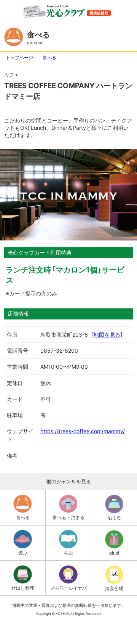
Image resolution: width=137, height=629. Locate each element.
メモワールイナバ (68, 588)
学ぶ (68, 553)
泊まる (114, 518)
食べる (49, 57)
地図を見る (107, 334)
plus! (114, 553)
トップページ (19, 57)
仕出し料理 (22, 588)
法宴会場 (114, 588)
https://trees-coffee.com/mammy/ (82, 431)
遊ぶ (22, 553)
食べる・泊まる (68, 517)
